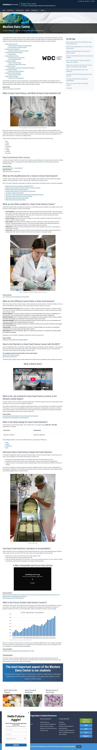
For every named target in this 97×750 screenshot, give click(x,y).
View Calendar (63, 734)
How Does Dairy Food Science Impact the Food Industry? (79, 75)
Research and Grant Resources (48, 728)
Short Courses (20, 10)
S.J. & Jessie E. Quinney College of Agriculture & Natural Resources (38, 5)
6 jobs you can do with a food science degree (15, 339)
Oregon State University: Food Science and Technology (21, 191)
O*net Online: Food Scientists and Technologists (16, 417)
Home (3, 10)
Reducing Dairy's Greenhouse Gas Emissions (15, 596)
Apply (86, 725)
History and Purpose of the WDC (11, 88)
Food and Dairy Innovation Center (17, 47)
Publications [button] (34, 10)
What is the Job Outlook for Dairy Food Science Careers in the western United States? (79, 65)
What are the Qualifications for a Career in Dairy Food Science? (79, 47)
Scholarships (62, 724)
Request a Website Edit (86, 721)
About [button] (42, 10)
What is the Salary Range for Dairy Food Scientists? (77, 70)
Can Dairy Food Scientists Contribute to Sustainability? (77, 79)
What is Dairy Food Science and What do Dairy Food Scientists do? (79, 42)
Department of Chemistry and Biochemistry (20, 45)
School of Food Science (14, 62)
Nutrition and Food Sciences (16, 71)
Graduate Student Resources (66, 730)
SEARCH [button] (93, 1)
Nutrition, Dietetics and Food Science (18, 50)
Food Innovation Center (14, 59)
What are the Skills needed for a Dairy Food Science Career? (78, 52)
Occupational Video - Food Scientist (13, 168)
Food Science (12, 54)
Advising (61, 722)
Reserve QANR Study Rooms (66, 732)
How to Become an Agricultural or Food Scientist (16, 296)
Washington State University (13, 73)
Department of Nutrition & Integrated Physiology (21, 67)
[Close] (28, 712)
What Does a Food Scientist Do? (11, 171)
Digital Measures (44, 722)
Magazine (86, 736)
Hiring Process (44, 730)
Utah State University (11, 69)
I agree (78, 746)
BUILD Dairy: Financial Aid (10, 356)
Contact (27, 10)
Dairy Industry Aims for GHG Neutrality (13, 598)
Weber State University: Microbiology (16, 199)
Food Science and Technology (16, 57)
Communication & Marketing (47, 724)
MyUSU (88, 1)
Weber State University (12, 76)
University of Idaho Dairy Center (17, 64)
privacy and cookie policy (68, 746)
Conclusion (69, 88)
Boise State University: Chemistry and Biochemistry (20, 186)
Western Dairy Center (28, 4)
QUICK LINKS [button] (82, 1)
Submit (16, 745)
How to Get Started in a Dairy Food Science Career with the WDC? (78, 61)
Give (86, 732)
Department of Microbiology (16, 78)
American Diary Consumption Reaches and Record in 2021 (18, 650)
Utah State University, (22, 161)
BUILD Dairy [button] (10, 10)
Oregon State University (12, 56)
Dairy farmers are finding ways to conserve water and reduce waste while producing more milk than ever (31, 594)
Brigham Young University (13, 49)
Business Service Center (46, 726)
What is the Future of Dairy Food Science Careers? (77, 84)
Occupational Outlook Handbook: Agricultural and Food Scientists (20, 416)
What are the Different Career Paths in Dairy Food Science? (79, 56)
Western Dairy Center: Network (11, 355)
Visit (86, 729)
